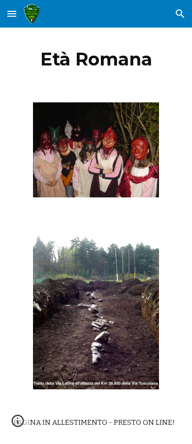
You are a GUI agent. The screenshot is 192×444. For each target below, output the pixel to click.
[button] (12, 13)
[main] (96, 59)
